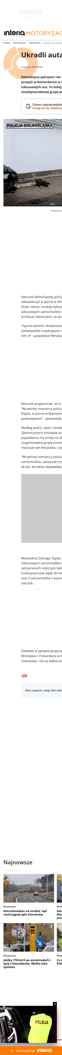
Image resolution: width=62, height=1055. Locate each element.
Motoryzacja (19, 43)
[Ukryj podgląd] (55, 1004)
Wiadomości (34, 43)
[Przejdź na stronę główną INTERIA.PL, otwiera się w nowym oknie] (14, 33)
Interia (6, 43)
